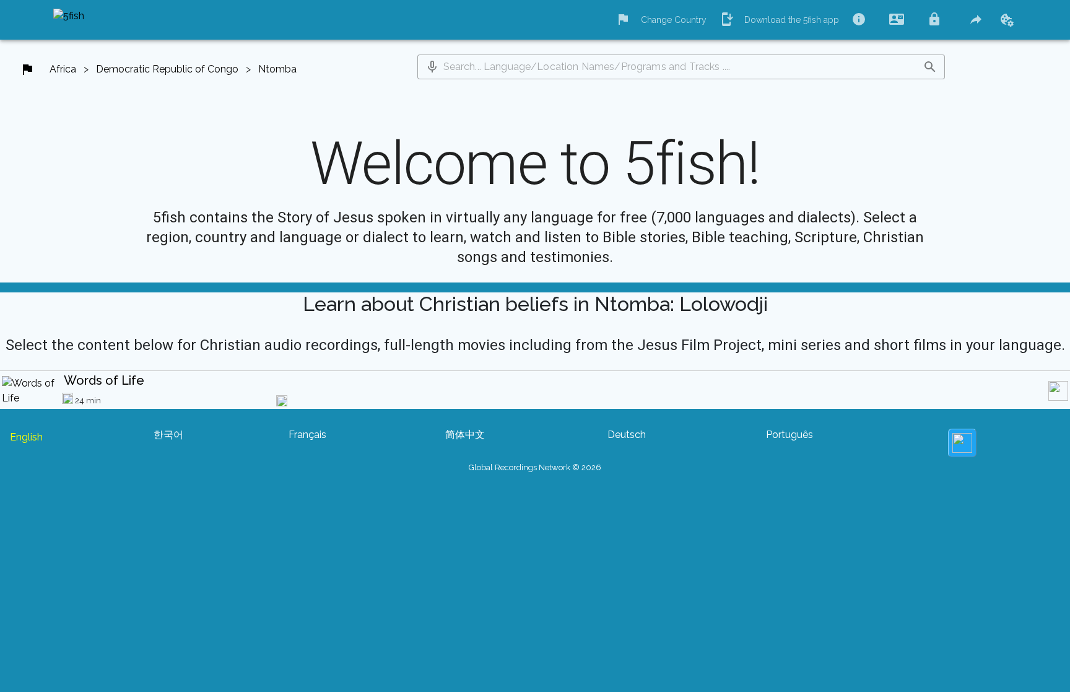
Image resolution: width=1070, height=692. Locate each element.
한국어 (168, 434)
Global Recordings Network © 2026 (535, 467)
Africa (63, 69)
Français (307, 434)
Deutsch (626, 434)
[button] (432, 66)
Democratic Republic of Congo (167, 69)
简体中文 (465, 434)
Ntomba (277, 69)
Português (789, 434)
